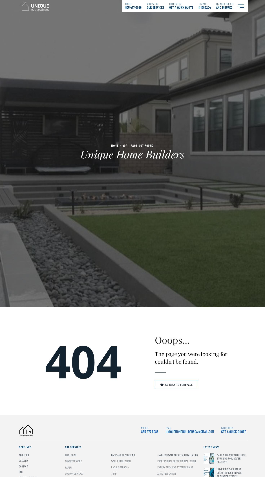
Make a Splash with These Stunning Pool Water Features (231, 458)
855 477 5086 (149, 430)
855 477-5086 (133, 5)
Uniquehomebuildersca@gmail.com (190, 431)
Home (115, 145)
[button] (176, 384)
